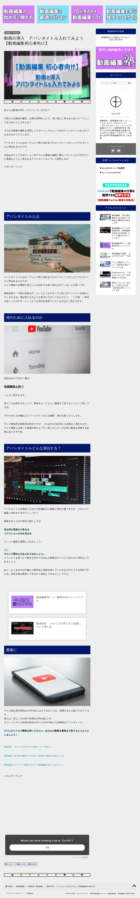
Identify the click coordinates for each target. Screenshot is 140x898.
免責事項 (30, 893)
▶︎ (101, 168)
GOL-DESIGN (115, 40)
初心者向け (10, 864)
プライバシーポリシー (14, 893)
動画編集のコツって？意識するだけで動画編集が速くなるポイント (34, 765)
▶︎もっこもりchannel (110, 173)
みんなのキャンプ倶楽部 (113, 168)
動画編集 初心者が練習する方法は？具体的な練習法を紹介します (34, 756)
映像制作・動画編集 (12, 33)
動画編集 (33, 864)
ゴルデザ (85, 857)
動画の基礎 (22, 864)
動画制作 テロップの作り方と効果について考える (27, 747)
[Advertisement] (47, 187)
